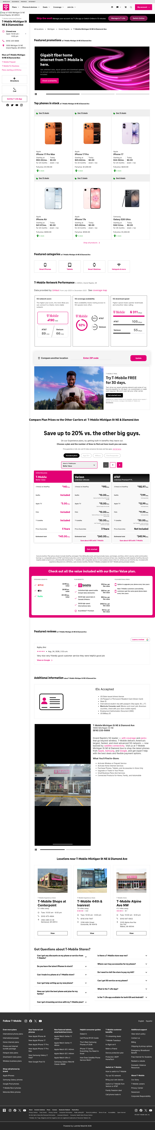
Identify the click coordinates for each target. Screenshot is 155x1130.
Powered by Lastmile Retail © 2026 (77, 1126)
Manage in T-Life (118, 18)
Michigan (51, 29)
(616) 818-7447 (87, 919)
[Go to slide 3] (116, 94)
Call (14, 90)
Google (123, 750)
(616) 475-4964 (47, 916)
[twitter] (12, 105)
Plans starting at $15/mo (11, 70)
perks (143, 738)
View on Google (45, 660)
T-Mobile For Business (10, 66)
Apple (101, 750)
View (52, 933)
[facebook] (7, 105)
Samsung (109, 750)
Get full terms (89, 81)
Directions (14, 79)
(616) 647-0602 (126, 919)
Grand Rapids (64, 29)
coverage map (100, 290)
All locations (38, 29)
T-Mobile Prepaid (9, 62)
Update (138, 358)
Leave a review (138, 639)
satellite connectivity (114, 745)
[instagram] (21, 105)
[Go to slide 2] (82, 94)
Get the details (93, 73)
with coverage (129, 738)
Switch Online (138, 18)
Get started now (114, 395)
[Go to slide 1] (47, 94)
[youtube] (16, 105)
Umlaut (56, 290)
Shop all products (92, 242)
